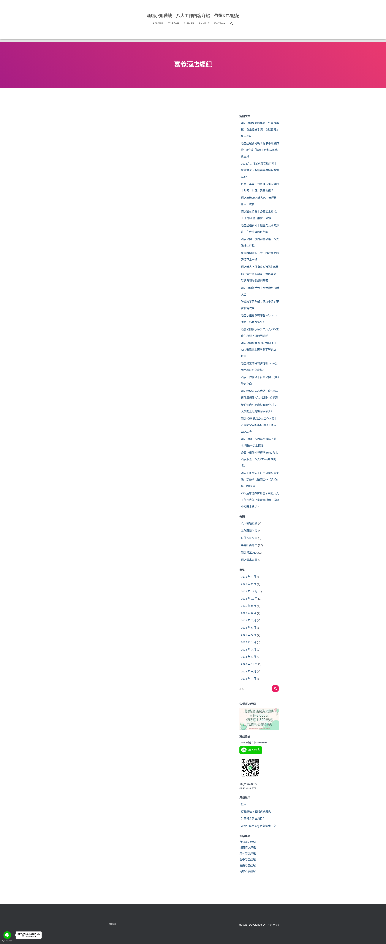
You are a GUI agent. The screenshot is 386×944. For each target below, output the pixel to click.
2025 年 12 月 (249, 591)
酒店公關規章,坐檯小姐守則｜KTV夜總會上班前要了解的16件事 (259, 350)
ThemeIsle (272, 924)
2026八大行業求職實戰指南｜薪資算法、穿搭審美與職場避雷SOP (260, 170)
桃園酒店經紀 (247, 847)
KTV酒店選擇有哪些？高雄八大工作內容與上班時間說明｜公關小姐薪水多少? (260, 500)
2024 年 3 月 (248, 649)
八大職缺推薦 (188, 23)
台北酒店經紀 (247, 842)
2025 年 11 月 (249, 598)
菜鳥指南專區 (158, 23)
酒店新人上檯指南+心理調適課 (259, 266)
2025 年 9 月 (248, 605)
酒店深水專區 (249, 559)
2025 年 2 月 (248, 642)
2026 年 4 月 (248, 576)
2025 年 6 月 (248, 627)
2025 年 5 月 (248, 635)
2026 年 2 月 (248, 584)
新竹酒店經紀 (247, 853)
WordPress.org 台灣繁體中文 (258, 826)
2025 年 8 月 (248, 613)
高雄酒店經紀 (247, 871)
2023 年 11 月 (249, 664)
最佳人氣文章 (204, 23)
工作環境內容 (173, 23)
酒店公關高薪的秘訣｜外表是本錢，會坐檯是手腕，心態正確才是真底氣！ (260, 130)
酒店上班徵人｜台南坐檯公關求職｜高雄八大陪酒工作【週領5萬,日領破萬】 (260, 480)
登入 (243, 804)
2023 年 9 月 (248, 671)
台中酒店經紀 (247, 859)
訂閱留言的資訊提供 (253, 818)
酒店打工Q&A (219, 23)
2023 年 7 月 (248, 678)
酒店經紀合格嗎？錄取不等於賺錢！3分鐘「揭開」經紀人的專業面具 (260, 150)
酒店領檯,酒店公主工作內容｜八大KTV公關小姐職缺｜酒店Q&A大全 (259, 425)
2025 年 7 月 (248, 620)
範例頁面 (113, 924)
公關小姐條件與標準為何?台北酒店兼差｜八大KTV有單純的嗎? (259, 459)
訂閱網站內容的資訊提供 (256, 811)
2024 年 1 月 (248, 656)
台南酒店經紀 (247, 865)
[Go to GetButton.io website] (7, 941)
